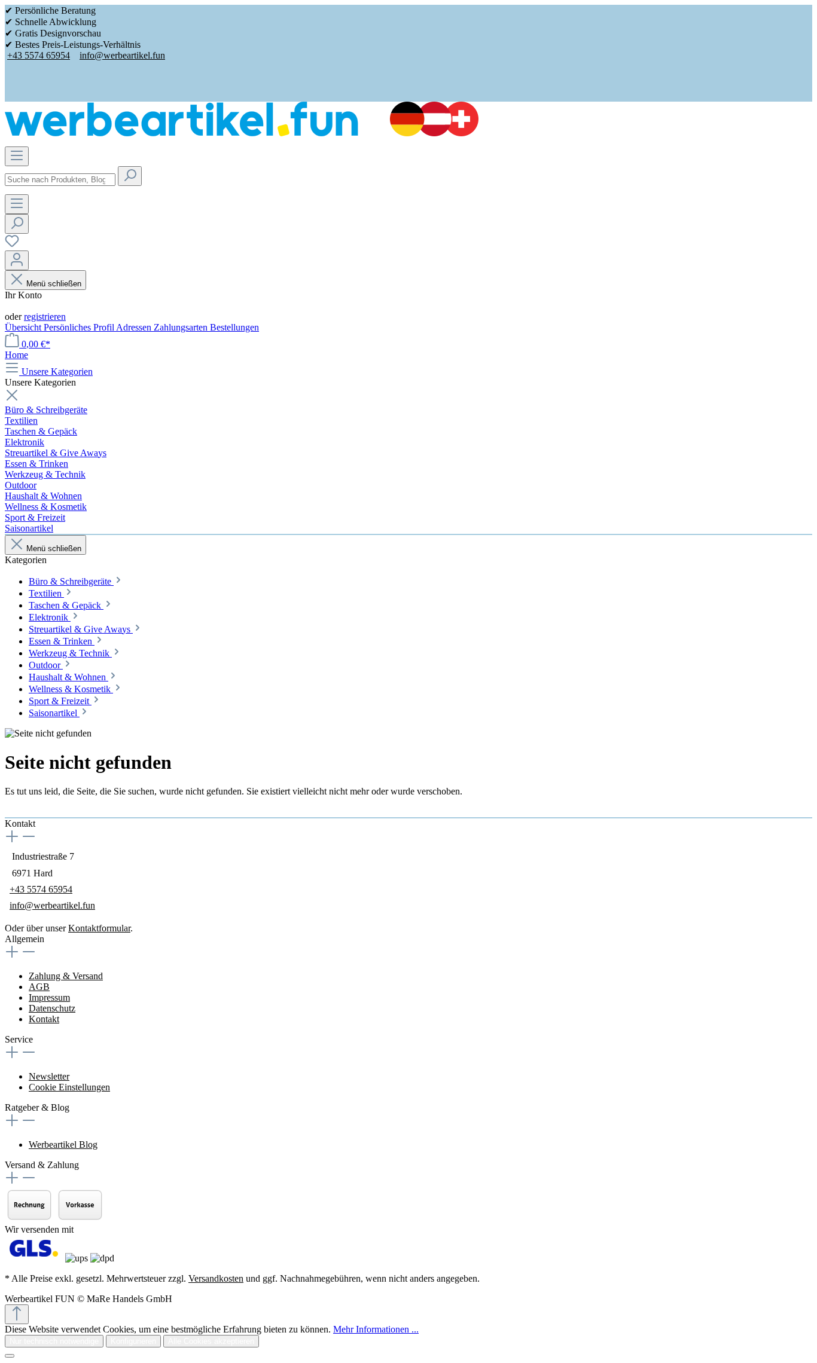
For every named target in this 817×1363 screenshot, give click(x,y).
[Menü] (17, 156)
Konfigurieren (133, 1341)
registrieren (45, 316)
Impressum (49, 997)
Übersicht (24, 327)
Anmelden (24, 306)
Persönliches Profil (80, 327)
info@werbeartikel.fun (122, 55)
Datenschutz (52, 1008)
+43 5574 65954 (38, 55)
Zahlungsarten (182, 327)
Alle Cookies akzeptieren (211, 1341)
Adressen (135, 327)
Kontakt (44, 1019)
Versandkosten (215, 1278)
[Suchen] (130, 176)
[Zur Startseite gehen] (241, 133)
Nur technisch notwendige (54, 1341)
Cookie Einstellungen (69, 1087)
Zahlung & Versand (66, 976)
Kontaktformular (99, 928)
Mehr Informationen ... (376, 1329)
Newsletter (49, 1076)
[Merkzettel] (12, 245)
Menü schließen (53, 283)
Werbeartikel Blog (63, 1144)
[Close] (9, 1356)
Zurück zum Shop (39, 811)
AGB (39, 987)
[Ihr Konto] (17, 260)
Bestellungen (234, 327)
